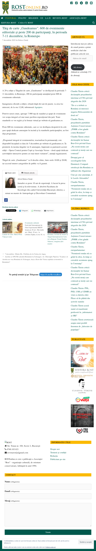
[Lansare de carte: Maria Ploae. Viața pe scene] (12, 227)
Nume (12, 481)
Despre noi (55, 449)
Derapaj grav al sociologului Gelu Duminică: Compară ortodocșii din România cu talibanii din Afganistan (82, 164)
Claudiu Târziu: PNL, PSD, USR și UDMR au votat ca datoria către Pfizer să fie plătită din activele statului (81, 295)
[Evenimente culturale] (36, 229)
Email (12, 491)
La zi (48, 18)
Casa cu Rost (25, 22)
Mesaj (12, 500)
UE (41, 18)
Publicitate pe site (57, 459)
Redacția (54, 455)
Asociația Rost (78, 18)
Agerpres (38, 107)
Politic (22, 18)
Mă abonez (78, 67)
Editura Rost (8, 22)
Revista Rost (60, 18)
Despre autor (11, 173)
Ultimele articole (29, 173)
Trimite (48, 532)
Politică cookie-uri (51, 547)
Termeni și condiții (58, 452)
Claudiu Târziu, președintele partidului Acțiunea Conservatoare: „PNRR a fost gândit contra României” (81, 126)
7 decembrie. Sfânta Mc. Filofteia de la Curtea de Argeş (25, 254)
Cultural (10, 18)
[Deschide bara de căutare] (93, 22)
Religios (33, 18)
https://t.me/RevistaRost (51, 274)
